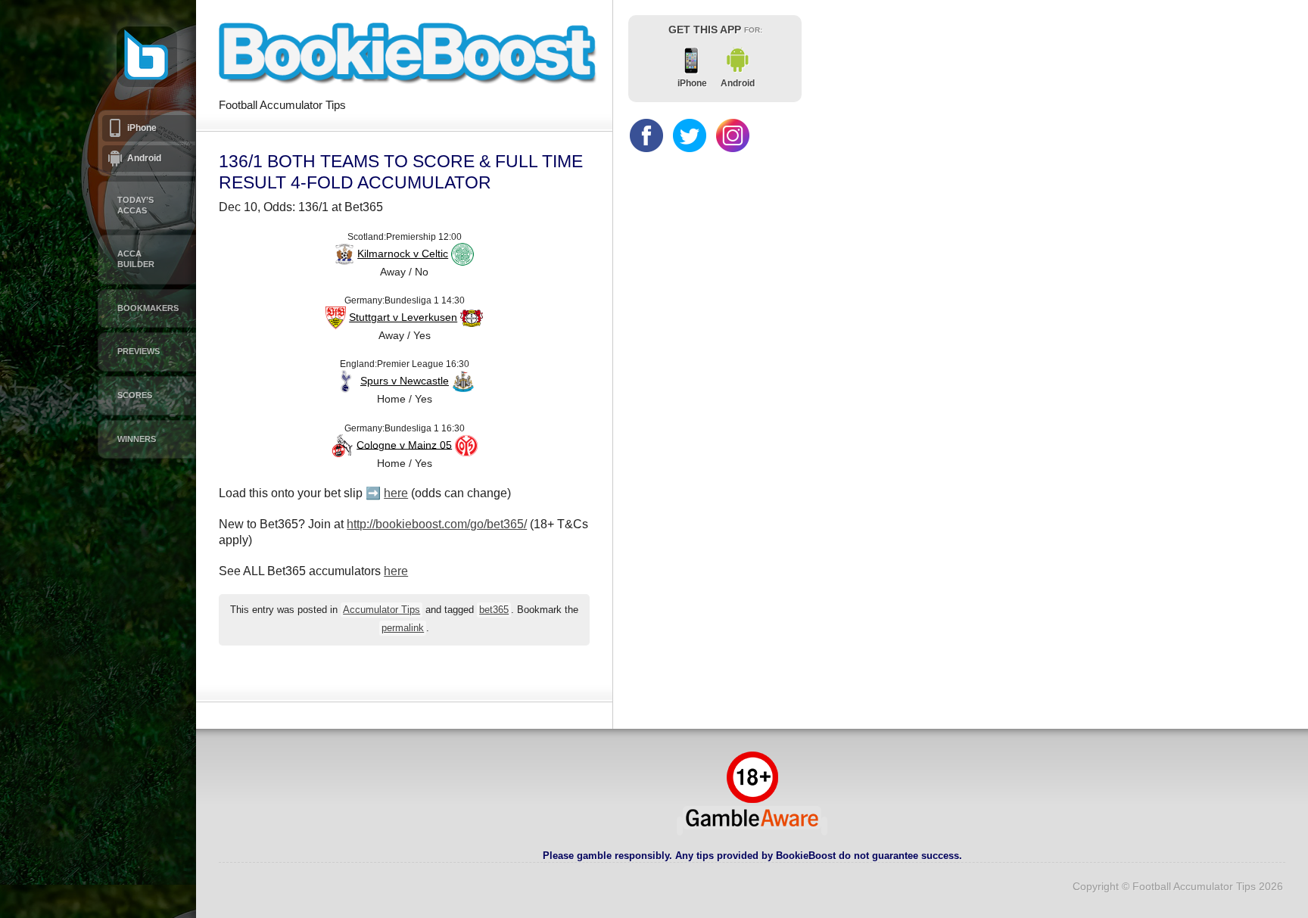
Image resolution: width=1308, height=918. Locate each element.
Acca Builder (135, 259)
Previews (138, 351)
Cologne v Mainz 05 (404, 444)
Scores (134, 395)
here (396, 493)
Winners (136, 438)
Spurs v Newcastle (404, 381)
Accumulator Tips (381, 610)
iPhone (142, 128)
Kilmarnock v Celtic (402, 253)
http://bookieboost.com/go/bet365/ (437, 524)
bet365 (494, 610)
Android (144, 158)
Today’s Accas (135, 205)
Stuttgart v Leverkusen (403, 317)
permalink (403, 628)
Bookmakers (148, 308)
